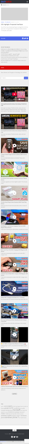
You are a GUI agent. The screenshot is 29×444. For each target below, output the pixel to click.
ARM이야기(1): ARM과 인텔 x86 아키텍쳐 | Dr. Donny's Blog (14, 49)
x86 (23, 417)
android (6, 406)
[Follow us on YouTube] (27, 38)
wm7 (20, 417)
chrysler (21, 406)
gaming (3, 408)
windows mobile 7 (16, 415)
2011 (3, 406)
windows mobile (6, 416)
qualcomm (3, 412)
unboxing (12, 413)
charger (18, 406)
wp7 (22, 417)
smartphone (11, 412)
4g (1, 406)
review (6, 412)
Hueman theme (21, 433)
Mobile (2, 22)
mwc (22, 410)
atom (15, 406)
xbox (25, 417)
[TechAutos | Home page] (8, 2)
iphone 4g (21, 408)
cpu (23, 406)
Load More (14, 393)
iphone (17, 408)
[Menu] (27, 1)
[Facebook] (23, 38)
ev (1, 408)
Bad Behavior (3, 441)
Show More (23, 111)
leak (24, 408)
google (7, 408)
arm (13, 406)
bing (16, 406)
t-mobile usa (7, 413)
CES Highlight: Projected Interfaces (12, 24)
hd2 (10, 408)
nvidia (26, 410)
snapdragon (16, 412)
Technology (8, 22)
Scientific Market (4, 54)
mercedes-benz (8, 410)
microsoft (16, 410)
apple (10, 406)
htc (12, 408)
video (15, 413)
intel (14, 408)
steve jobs (22, 412)
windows (18, 413)
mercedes (3, 410)
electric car (26, 406)
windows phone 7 (12, 417)
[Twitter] (25, 38)
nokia (24, 410)
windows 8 (21, 413)
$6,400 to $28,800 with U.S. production (9, 60)
